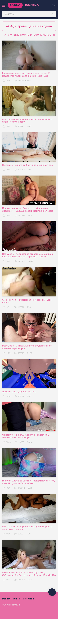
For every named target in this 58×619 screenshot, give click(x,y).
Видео (16, 599)
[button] (3, 5)
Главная (6, 599)
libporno (24, 5)
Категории (28, 599)
